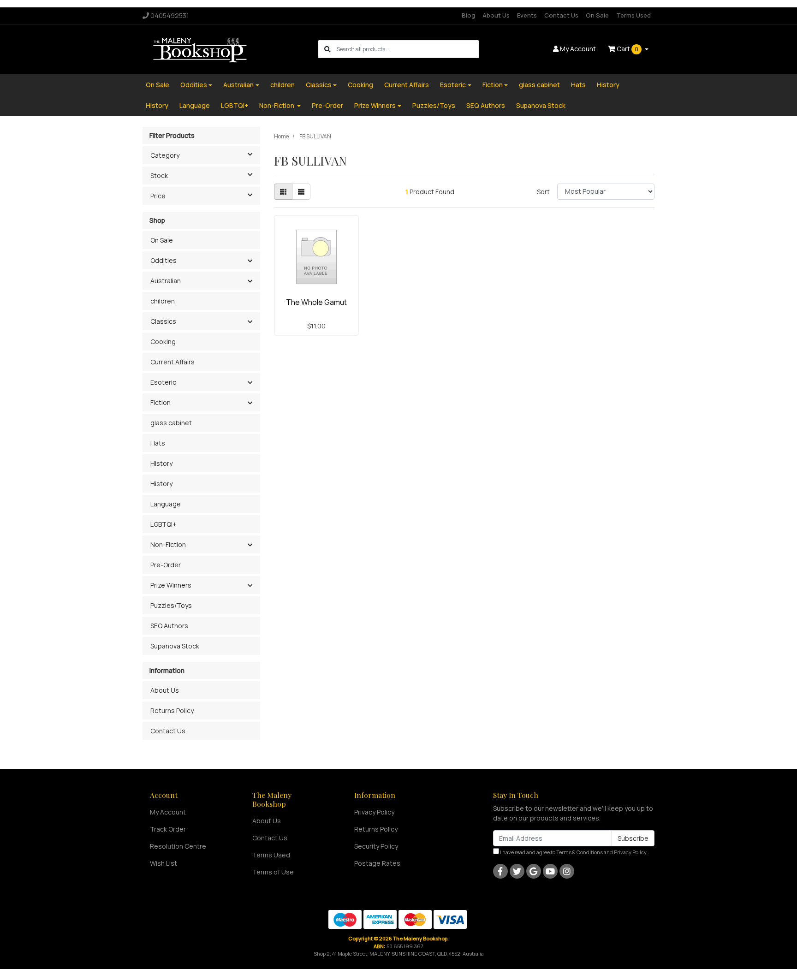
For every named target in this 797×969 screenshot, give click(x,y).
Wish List (163, 863)
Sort (543, 191)
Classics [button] (163, 321)
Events (527, 15)
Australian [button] (165, 280)
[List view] (301, 192)
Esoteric (453, 84)
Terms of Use (273, 872)
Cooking (360, 84)
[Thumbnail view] (283, 192)
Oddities (193, 84)
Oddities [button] (163, 260)
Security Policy (376, 846)
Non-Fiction (277, 105)
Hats (578, 84)
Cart (626, 48)
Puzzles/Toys (433, 105)
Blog (468, 15)
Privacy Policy (374, 812)
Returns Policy (172, 710)
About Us (496, 15)
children (282, 84)
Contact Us (561, 15)
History (608, 84)
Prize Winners (375, 105)
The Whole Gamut (316, 302)
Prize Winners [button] (170, 585)
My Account (168, 812)
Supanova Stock (540, 105)
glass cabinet (539, 84)
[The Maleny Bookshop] (201, 48)
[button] (250, 261)
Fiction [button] (160, 402)
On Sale (597, 15)
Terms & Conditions (579, 852)
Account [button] (578, 48)
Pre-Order (327, 105)
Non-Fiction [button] (168, 544)
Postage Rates (377, 863)
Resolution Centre (178, 846)
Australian (238, 84)
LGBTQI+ (234, 105)
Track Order (168, 829)
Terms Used (633, 15)
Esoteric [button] (163, 382)
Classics (319, 84)
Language (194, 105)
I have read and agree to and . (573, 852)
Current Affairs (406, 84)
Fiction (492, 84)
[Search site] (327, 49)
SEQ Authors (485, 105)
